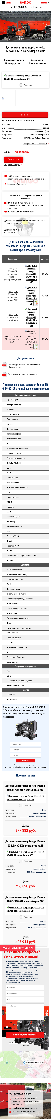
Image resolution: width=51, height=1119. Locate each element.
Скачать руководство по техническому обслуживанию (24, 365)
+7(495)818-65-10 (21, 7)
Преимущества (12, 63)
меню (8, 2)
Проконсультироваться (25, 1035)
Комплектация (37, 60)
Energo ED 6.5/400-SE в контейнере (12, 317)
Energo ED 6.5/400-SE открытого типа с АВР (12, 295)
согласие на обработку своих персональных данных (25, 767)
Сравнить (28, 85)
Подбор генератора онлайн (18, 948)
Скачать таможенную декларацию (23, 374)
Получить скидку (12, 164)
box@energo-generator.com (25, 1108)
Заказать (12, 159)
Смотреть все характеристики (35, 144)
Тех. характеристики (14, 60)
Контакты (37, 7)
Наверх (44, 2)
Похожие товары (37, 63)
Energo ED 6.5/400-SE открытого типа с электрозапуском (12, 274)
